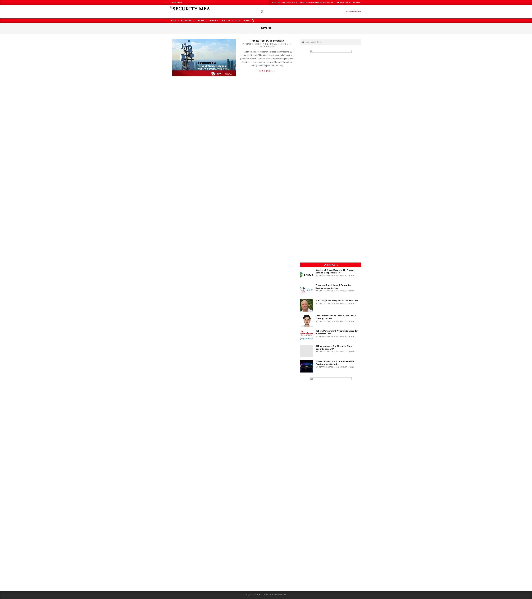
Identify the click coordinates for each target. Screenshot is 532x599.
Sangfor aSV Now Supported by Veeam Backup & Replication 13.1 (307, 2)
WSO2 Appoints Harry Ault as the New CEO (337, 300)
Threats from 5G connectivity (267, 40)
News (272, 47)
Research (264, 47)
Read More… (267, 71)
